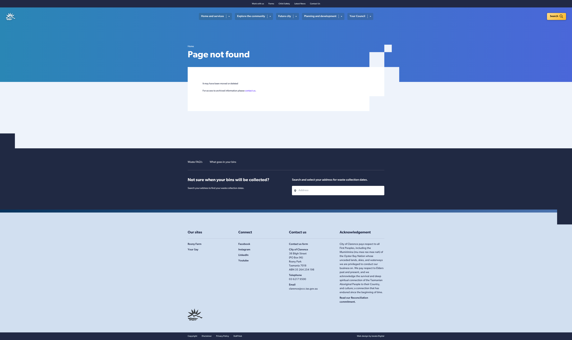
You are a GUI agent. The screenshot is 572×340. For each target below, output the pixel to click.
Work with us (258, 4)
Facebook (244, 244)
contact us (250, 91)
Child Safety (284, 4)
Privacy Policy (222, 336)
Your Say (193, 249)
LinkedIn (243, 255)
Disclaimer (207, 336)
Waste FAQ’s (195, 162)
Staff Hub (237, 336)
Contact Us (315, 4)
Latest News (300, 4)
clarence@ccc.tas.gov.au (303, 289)
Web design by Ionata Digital (370, 336)
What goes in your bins (223, 162)
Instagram (244, 249)
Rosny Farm (194, 244)
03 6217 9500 (297, 279)
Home (191, 46)
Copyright (192, 336)
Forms (271, 4)
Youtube (243, 260)
